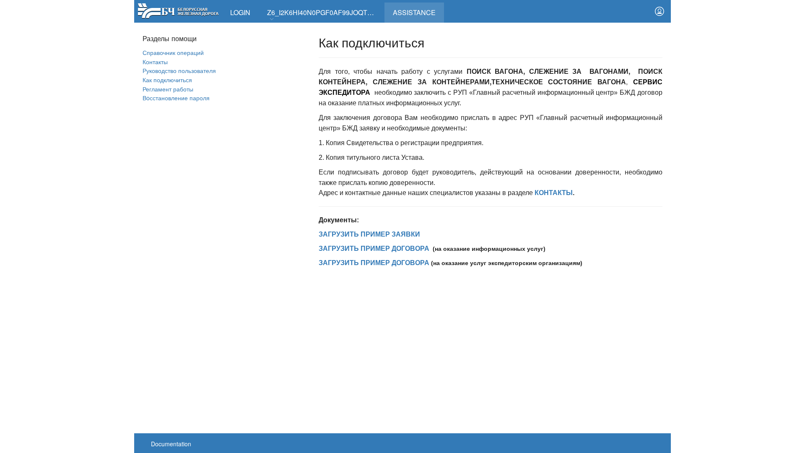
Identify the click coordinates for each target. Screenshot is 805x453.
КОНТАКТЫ (554, 192)
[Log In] (659, 11)
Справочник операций (173, 52)
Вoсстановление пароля (176, 97)
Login (240, 12)
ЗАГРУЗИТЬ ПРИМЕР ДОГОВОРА (374, 248)
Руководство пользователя (179, 70)
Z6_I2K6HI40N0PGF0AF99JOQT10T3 (325, 12)
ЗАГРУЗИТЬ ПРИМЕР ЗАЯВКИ (369, 234)
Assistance (418, 10)
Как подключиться (167, 79)
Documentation (171, 444)
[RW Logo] (178, 9)
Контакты (155, 61)
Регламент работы (168, 88)
